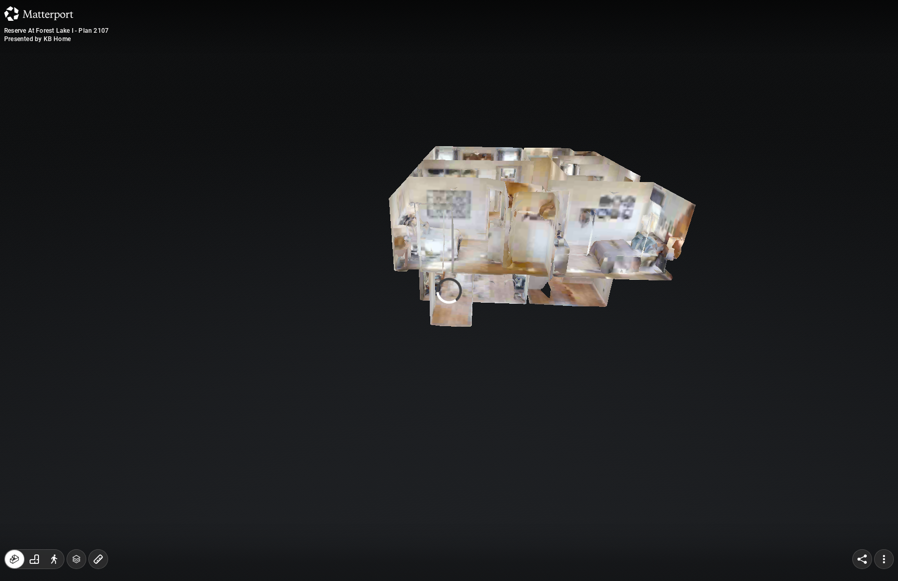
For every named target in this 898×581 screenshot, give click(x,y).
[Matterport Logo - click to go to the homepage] (38, 13)
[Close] (575, 90)
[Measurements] (98, 559)
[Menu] (884, 559)
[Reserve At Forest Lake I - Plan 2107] (449, 290)
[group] (34, 559)
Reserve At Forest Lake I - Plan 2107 (56, 30)
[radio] (14, 559)
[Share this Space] (862, 559)
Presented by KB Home (37, 39)
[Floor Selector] (76, 559)
